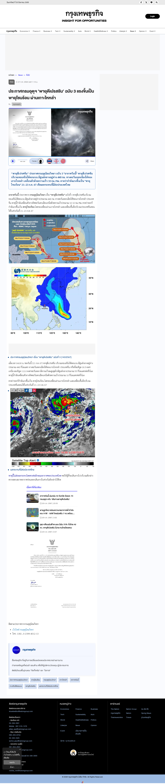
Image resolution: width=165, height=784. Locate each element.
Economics (24, 31)
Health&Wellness (100, 31)
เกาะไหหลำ (63, 679)
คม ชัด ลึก (145, 709)
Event (152, 31)
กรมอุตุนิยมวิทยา (50, 679)
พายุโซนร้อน (35, 679)
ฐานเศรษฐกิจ (146, 717)
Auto (80, 31)
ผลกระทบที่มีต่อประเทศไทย (48, 686)
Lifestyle (122, 31)
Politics (113, 31)
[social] (141, 2)
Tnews (128, 717)
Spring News (146, 713)
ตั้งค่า (12, 767)
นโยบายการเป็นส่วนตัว (81, 732)
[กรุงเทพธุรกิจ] (11, 31)
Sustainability (68, 31)
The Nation (115, 709)
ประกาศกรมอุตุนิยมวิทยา (19, 679)
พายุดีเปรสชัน (31, 686)
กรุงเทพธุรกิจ (115, 713)
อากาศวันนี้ (75, 679)
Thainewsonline (117, 717)
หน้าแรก (11, 75)
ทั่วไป (28, 75)
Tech (57, 31)
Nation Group (131, 709)
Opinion (142, 31)
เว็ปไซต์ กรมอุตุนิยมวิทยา (23, 629)
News (132, 31)
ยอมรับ (12, 762)
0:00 (21, 161)
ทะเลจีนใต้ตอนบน (16, 686)
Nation (128, 713)
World (87, 31)
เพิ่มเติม (6, 757)
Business (46, 31)
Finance (36, 31)
